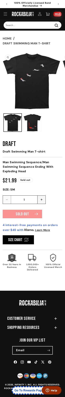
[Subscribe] (49, 350)
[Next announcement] (58, 4)
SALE (57, 13)
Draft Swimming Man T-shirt (27, 43)
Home (7, 38)
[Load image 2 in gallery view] (32, 123)
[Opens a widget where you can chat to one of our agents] (51, 390)
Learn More (42, 230)
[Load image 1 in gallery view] (13, 123)
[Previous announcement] (7, 4)
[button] (5, 14)
